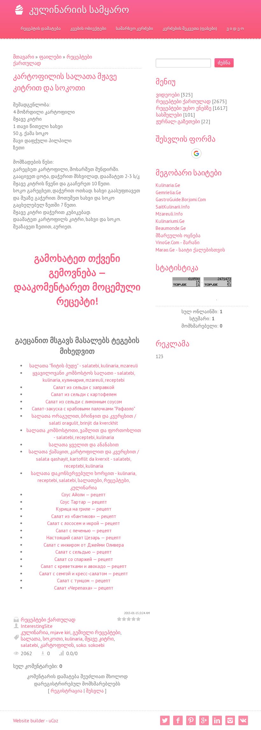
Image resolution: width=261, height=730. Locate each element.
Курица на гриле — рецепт (83, 509)
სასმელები (169, 114)
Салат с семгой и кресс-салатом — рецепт (83, 574)
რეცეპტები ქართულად (48, 619)
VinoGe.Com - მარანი (178, 242)
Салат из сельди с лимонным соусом (84, 402)
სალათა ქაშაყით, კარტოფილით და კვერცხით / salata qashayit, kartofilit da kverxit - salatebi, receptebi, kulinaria (84, 459)
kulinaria (73, 638)
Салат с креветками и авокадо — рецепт (84, 566)
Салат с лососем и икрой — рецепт (83, 523)
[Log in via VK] (207, 153)
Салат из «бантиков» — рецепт (83, 516)
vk (243, 720)
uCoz (53, 721)
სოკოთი (53, 638)
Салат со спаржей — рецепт (83, 559)
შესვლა (95, 691)
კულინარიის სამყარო (79, 10)
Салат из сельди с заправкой (83, 387)
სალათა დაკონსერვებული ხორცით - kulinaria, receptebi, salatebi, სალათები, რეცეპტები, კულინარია (83, 480)
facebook (178, 720)
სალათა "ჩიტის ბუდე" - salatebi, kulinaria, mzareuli (83, 366)
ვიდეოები (168, 94)
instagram (230, 720)
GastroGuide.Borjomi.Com (181, 199)
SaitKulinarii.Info (173, 207)
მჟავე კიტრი (99, 638)
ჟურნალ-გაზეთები (178, 121)
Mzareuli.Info (169, 214)
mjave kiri (60, 632)
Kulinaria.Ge (168, 185)
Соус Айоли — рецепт (83, 495)
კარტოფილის (57, 645)
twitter (165, 720)
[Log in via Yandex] (229, 153)
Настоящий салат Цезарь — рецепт (83, 538)
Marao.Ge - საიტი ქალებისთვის (190, 250)
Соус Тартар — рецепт (83, 502)
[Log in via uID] (174, 153)
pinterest (191, 720)
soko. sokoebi (90, 645)
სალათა (30, 638)
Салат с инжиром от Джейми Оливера (84, 545)
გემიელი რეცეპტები (96, 632)
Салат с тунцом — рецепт (83, 581)
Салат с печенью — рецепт (84, 531)
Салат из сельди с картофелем (83, 394)
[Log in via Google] (196, 153)
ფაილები (50, 56)
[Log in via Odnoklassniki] (218, 153)
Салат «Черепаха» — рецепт (83, 588)
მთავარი (23, 56)
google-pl (204, 720)
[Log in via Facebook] (185, 153)
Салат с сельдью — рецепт (83, 552)
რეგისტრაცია (66, 691)
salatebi (29, 645)
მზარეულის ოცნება (178, 235)
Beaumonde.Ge (171, 228)
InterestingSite (37, 626)
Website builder (29, 721)
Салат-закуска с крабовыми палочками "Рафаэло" (83, 409)
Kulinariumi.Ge (170, 221)
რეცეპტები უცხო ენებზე (183, 108)
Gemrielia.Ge (168, 192)
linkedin (217, 720)
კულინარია (34, 632)
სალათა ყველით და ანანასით (84, 445)
